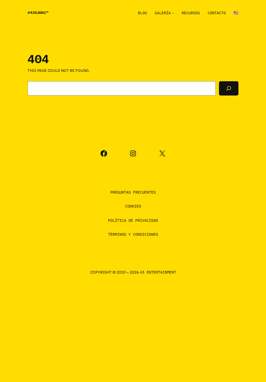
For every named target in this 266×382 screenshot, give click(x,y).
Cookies (133, 206)
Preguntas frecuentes (133, 192)
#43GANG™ (38, 12)
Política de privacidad (133, 220)
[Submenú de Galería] (173, 13)
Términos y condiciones (133, 234)
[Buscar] (228, 88)
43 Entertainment (158, 272)
